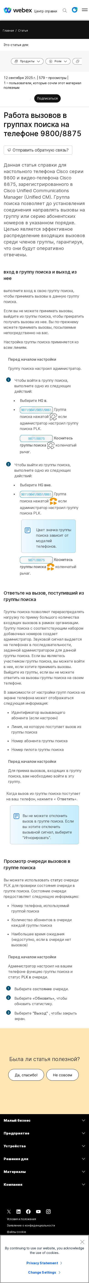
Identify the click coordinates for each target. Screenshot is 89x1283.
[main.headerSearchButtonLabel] (65, 9)
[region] (44, 1259)
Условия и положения (21, 1219)
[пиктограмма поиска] (65, 10)
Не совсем (62, 1075)
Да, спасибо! (26, 1075)
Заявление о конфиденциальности (31, 1225)
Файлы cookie (16, 1232)
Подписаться (47, 98)
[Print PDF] (30, 99)
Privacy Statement (42, 1263)
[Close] (82, 1242)
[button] (75, 10)
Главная (8, 30)
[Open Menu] (85, 10)
